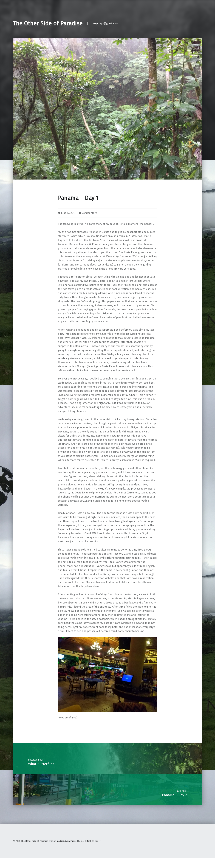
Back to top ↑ (93, 841)
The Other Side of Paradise (48, 23)
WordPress (70, 841)
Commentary (89, 212)
